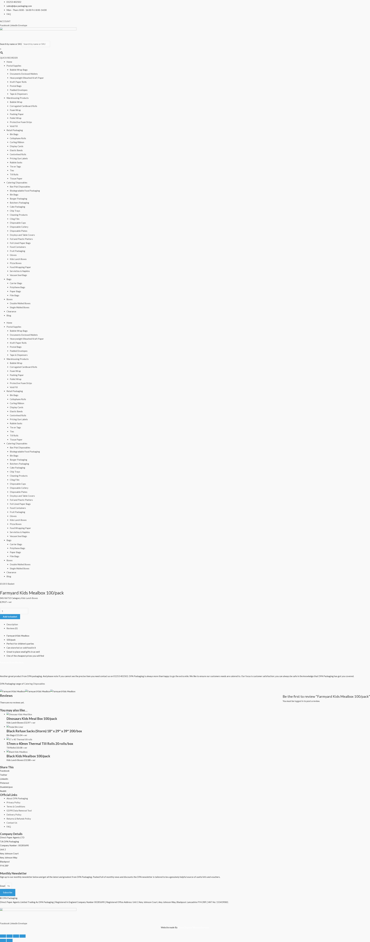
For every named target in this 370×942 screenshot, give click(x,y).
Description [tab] (12, 624)
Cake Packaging (17, 206)
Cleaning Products (19, 214)
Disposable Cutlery (19, 226)
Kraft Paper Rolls (18, 82)
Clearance (11, 311)
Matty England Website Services (193, 927)
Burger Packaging (18, 198)
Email (3, 886)
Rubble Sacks (16, 162)
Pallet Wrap (15, 118)
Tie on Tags (15, 166)
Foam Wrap (15, 110)
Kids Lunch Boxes (18, 259)
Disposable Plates (18, 231)
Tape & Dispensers (19, 94)
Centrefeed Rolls (18, 154)
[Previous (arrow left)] (3, 940)
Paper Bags (15, 291)
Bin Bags (14, 134)
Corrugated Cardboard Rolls (23, 106)
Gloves (13, 255)
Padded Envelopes (18, 90)
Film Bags (14, 295)
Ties (12, 170)
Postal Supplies (14, 65)
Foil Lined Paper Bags (20, 243)
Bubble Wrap (16, 102)
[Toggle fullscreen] (10, 936)
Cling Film (14, 219)
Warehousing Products (18, 98)
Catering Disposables (17, 182)
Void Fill (14, 126)
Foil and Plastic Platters (21, 239)
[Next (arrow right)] (10, 940)
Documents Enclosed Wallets (24, 73)
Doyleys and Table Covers (22, 235)
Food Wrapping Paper (20, 267)
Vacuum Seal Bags (18, 275)
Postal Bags (16, 86)
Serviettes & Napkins (20, 271)
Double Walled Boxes (20, 303)
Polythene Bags (17, 287)
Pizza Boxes (16, 263)
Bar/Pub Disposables (20, 186)
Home (9, 61)
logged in (299, 701)
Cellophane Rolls (18, 138)
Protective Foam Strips (21, 122)
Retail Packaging (15, 130)
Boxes (10, 299)
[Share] (16, 936)
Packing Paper (17, 114)
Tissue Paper (16, 178)
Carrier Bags (16, 283)
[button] (185, 771)
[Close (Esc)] (23, 936)
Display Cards (16, 146)
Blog (9, 315)
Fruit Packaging (17, 251)
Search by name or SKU (11, 44)
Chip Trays (15, 210)
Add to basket (10, 616)
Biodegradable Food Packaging (25, 190)
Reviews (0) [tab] (12, 628)
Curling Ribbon (17, 142)
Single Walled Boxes (19, 307)
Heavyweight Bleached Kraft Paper (27, 78)
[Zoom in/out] (3, 936)
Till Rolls (14, 174)
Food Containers (18, 247)
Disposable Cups (18, 222)
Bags (9, 279)
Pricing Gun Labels (19, 158)
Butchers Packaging (19, 202)
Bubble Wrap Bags (19, 69)
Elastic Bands (16, 150)
